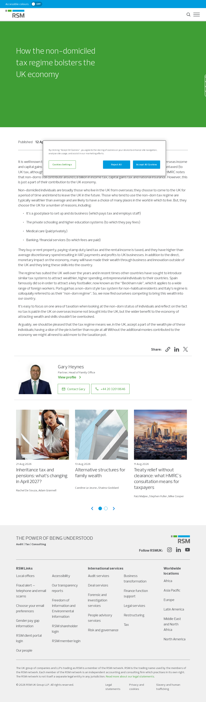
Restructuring (134, 615)
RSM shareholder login (65, 629)
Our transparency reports (65, 588)
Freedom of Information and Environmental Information (63, 608)
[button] (167, 349)
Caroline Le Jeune (86, 488)
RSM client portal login (29, 638)
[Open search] (188, 14)
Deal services (98, 585)
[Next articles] (114, 509)
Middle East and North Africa (172, 624)
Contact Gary (76, 389)
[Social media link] (180, 539)
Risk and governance (103, 630)
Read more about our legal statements (130, 676)
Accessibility (61, 575)
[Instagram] (169, 550)
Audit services (98, 575)
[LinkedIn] (178, 550)
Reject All (116, 164)
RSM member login (66, 640)
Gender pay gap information (27, 623)
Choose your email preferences (30, 608)
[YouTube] (187, 550)
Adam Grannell (47, 490)
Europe (169, 599)
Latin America (174, 609)
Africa (168, 580)
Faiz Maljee (141, 496)
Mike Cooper (176, 496)
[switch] (36, 4)
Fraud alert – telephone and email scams (31, 590)
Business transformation (135, 578)
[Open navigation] (197, 14)
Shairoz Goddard (108, 488)
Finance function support (136, 593)
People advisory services (100, 618)
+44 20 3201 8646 (113, 389)
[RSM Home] (14, 14)
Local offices (25, 575)
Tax (126, 624)
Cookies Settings (62, 164)
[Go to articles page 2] (106, 508)
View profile (67, 377)
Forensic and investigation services (97, 600)
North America (174, 639)
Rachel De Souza (26, 490)
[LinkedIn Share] (176, 349)
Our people (24, 650)
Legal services (134, 605)
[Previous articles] (92, 509)
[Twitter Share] (185, 349)
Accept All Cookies (146, 164)
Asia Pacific (172, 590)
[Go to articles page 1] (100, 508)
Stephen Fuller (158, 496)
